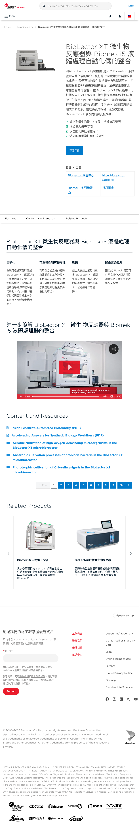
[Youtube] (136, 700)
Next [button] (123, 485)
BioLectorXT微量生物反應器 (93, 560)
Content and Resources (41, 218)
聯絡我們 (77, 640)
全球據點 (77, 647)
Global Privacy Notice (119, 673)
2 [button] (61, 485)
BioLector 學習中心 (81, 175)
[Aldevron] (56, 807)
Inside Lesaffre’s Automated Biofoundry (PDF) (46, 428)
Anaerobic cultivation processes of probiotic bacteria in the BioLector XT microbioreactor (68, 457)
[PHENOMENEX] (56, 819)
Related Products (77, 218)
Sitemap (111, 680)
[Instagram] (114, 700)
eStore (130, 6)
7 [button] (98, 485)
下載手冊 (75, 150)
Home (7, 27)
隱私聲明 (24, 676)
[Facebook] (107, 700)
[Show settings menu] (111, 396)
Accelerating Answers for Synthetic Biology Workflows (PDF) (58, 435)
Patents (110, 665)
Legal (109, 651)
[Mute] (104, 396)
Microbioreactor (24, 27)
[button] (44, 6)
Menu (12, 16)
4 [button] (76, 485)
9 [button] (113, 485)
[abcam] (36, 806)
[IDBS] (95, 807)
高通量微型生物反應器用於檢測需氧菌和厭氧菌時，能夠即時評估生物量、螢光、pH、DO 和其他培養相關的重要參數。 (97, 571)
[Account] (120, 16)
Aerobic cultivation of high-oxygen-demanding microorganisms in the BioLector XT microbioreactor (65, 445)
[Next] (130, 553)
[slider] (66, 396)
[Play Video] (20, 396)
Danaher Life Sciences (119, 687)
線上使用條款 (38, 676)
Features (10, 218)
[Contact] (110, 16)
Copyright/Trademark (119, 633)
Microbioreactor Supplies (113, 177)
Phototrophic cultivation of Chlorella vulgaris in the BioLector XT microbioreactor (61, 470)
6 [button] (91, 485)
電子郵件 (8, 650)
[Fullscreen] (118, 396)
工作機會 (77, 633)
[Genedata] (75, 806)
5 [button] (83, 485)
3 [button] (68, 485)
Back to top (126, 615)
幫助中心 (77, 654)
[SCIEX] (75, 819)
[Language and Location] (129, 16)
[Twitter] (128, 700)
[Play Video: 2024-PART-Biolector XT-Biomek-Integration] (69, 367)
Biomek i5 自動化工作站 (32, 560)
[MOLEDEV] (36, 819)
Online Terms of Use (118, 658)
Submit (11, 691)
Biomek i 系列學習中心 (82, 190)
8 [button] (106, 485)
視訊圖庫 (108, 188)
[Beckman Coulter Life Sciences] (15, 6)
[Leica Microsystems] (17, 819)
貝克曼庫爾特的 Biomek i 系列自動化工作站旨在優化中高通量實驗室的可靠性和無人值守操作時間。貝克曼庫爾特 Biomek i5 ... (40, 573)
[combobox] (75, 6)
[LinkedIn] (121, 700)
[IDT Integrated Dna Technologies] (114, 807)
